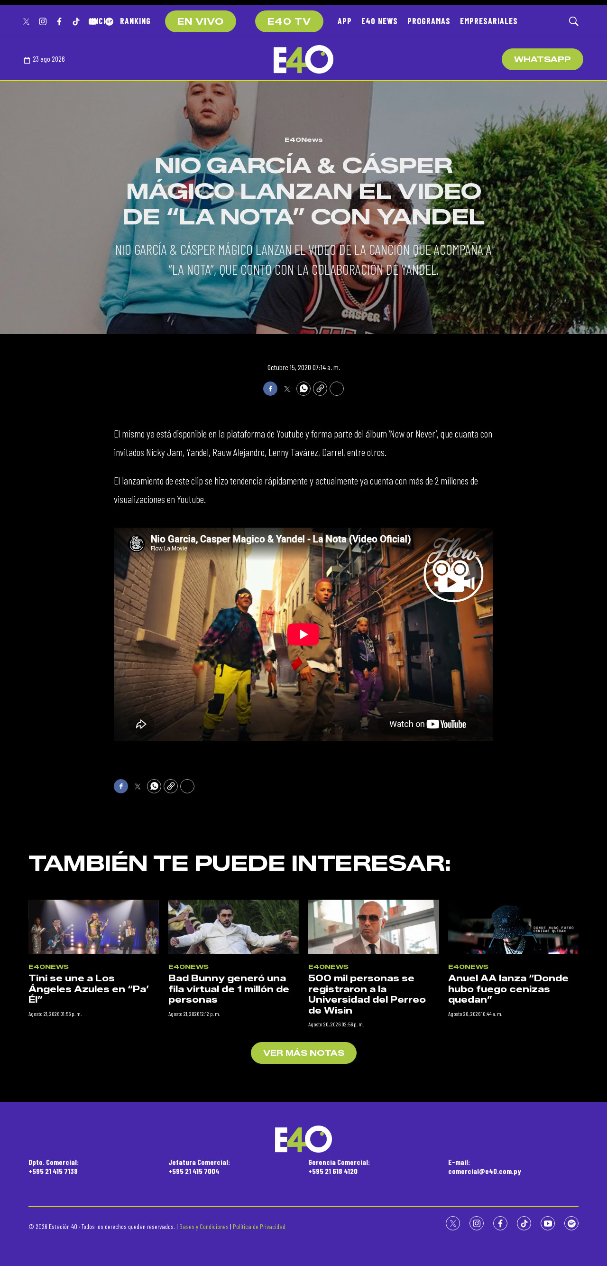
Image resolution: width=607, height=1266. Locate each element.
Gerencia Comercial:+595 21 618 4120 (339, 1166)
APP (345, 21)
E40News (304, 139)
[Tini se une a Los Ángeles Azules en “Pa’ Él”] (93, 927)
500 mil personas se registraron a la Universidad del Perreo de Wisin (367, 994)
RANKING (135, 21)
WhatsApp (542, 59)
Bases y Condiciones (204, 1226)
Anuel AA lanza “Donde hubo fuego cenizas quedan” (508, 989)
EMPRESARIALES (489, 21)
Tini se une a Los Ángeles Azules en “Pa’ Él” (88, 989)
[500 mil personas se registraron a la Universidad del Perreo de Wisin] (373, 927)
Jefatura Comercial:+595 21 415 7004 (199, 1166)
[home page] (303, 59)
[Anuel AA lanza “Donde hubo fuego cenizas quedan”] (513, 927)
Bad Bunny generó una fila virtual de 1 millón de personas (228, 989)
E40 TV (289, 22)
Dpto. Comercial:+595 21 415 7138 (53, 1166)
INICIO (99, 21)
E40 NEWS (379, 21)
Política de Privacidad (259, 1226)
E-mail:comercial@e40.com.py (484, 1166)
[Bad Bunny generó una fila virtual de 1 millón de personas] (233, 927)
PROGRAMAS (429, 21)
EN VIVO (200, 22)
